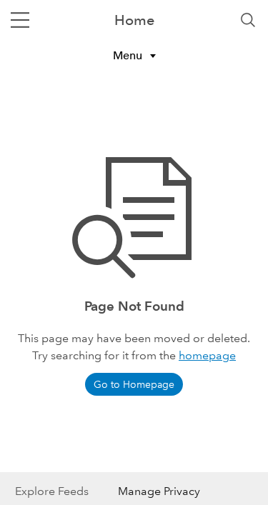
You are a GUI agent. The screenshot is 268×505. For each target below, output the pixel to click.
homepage (207, 355)
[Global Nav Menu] (20, 20)
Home (134, 20)
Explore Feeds (52, 491)
